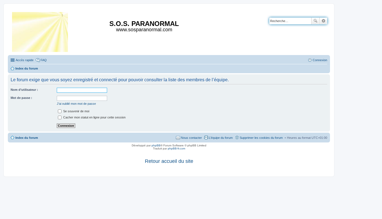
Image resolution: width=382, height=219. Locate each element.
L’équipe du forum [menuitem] (221, 137)
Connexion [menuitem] (320, 60)
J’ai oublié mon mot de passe (76, 103)
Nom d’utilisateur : (24, 89)
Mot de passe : (21, 97)
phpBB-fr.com (176, 148)
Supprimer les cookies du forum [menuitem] (261, 137)
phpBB (156, 145)
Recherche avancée (323, 21)
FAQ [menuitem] (44, 60)
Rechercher (315, 21)
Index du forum (26, 137)
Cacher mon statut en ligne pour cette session (94, 117)
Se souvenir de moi (75, 111)
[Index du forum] (40, 31)
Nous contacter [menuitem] (191, 137)
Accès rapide (25, 60)
